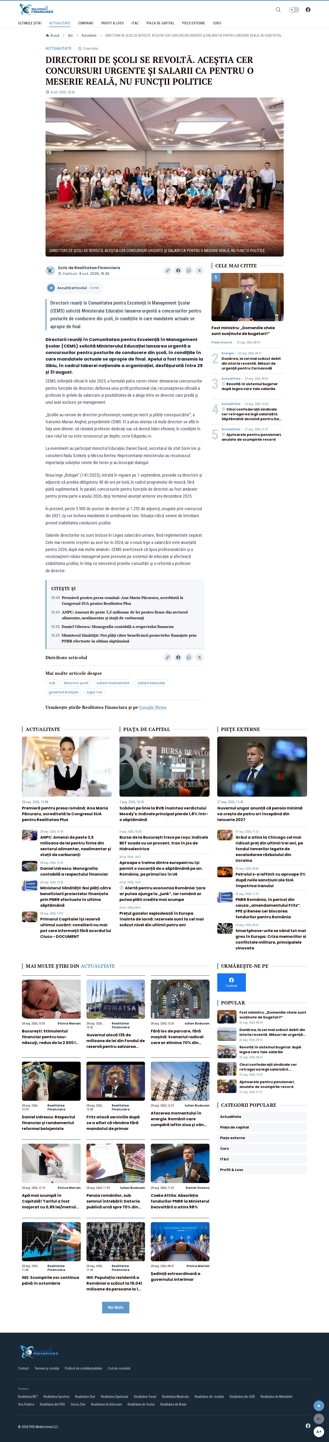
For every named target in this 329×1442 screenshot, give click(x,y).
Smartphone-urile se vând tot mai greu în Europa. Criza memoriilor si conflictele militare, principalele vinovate (271, 939)
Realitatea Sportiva (56, 1397)
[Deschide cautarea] (278, 9)
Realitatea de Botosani (106, 1404)
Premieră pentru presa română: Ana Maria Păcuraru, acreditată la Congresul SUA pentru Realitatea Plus (122, 600)
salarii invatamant (113, 683)
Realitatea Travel (145, 1397)
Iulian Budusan (197, 1023)
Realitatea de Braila (173, 1404)
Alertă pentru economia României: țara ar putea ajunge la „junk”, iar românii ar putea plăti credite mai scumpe (162, 893)
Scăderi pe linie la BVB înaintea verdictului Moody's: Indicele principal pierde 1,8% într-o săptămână (163, 813)
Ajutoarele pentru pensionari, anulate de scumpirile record (252, 437)
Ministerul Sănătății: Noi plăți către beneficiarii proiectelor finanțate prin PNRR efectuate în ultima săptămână (129, 638)
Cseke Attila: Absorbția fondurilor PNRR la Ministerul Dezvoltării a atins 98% (180, 1201)
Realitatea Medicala (175, 1397)
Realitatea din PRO (52, 1404)
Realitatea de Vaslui (141, 1404)
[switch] (294, 10)
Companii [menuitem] (85, 23)
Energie (228, 353)
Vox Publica (26, 1404)
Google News (152, 707)
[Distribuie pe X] (199, 270)
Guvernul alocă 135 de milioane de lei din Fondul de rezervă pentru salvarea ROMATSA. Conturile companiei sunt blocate (115, 1046)
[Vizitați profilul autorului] (50, 270)
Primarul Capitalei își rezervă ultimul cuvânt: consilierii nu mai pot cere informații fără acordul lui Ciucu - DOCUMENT (75, 927)
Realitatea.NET (28, 1397)
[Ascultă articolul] (319, 1405)
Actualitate (89, 35)
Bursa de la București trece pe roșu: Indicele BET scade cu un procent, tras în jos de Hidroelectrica (163, 843)
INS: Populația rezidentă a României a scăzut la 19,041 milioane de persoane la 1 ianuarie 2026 (114, 1286)
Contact (23, 1368)
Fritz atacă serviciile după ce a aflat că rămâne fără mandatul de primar (113, 1122)
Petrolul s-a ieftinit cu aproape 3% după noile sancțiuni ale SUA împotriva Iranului (270, 880)
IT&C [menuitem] (135, 23)
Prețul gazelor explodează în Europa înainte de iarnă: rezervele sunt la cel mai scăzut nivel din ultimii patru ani (161, 919)
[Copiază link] (167, 270)
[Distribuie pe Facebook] (178, 270)
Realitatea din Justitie (209, 1397)
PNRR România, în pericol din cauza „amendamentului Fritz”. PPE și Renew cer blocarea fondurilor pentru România (268, 908)
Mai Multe (116, 1307)
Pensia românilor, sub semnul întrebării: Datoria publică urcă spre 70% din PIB (113, 1204)
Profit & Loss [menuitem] (112, 23)
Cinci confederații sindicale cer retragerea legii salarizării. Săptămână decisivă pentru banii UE (252, 416)
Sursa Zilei (78, 1404)
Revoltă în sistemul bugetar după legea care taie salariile (250, 386)
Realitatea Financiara (97, 268)
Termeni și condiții (47, 1368)
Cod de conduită (119, 1368)
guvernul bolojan (64, 692)
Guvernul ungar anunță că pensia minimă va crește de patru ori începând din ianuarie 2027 (260, 813)
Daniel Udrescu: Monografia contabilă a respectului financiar (118, 626)
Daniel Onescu (198, 1188)
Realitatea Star (85, 1397)
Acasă (54, 35)
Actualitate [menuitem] (59, 23)
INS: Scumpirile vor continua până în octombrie (50, 1280)
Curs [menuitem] (217, 23)
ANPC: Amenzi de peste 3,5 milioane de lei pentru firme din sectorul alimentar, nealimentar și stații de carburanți (125, 614)
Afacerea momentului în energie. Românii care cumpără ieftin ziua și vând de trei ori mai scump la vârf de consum (179, 1124)
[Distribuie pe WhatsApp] (188, 270)
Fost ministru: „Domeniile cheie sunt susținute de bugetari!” (243, 330)
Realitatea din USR (242, 1397)
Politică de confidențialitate (83, 1368)
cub (52, 683)
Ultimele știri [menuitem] (29, 23)
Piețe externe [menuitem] (193, 23)
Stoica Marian (69, 1023)
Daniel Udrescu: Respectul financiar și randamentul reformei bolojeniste (48, 1122)
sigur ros (94, 692)
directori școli (76, 683)
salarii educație (151, 683)
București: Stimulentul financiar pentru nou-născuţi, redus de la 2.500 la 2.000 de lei (50, 1039)
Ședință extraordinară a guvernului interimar (175, 1276)
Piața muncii (221, 342)
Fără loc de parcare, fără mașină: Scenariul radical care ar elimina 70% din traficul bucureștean (177, 1039)
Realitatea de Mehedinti (276, 1397)
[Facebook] (308, 10)
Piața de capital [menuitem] (160, 23)
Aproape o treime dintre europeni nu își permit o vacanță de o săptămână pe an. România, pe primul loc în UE (161, 868)
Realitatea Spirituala (114, 1397)
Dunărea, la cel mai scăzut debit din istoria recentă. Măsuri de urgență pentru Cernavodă (251, 363)
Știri (70, 35)
